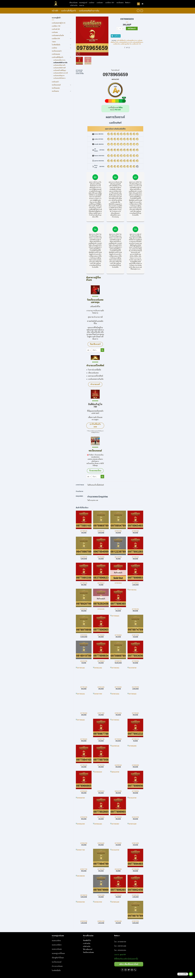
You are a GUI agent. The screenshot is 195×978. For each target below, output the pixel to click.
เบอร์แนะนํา (55, 82)
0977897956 (101, 765)
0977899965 (118, 817)
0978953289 (118, 921)
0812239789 (118, 557)
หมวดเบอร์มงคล (57, 949)
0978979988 (101, 895)
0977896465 (83, 739)
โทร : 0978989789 (120, 942)
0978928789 (83, 609)
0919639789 (135, 817)
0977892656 (83, 713)
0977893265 (135, 557)
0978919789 (101, 921)
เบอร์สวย (91, 2)
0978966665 (83, 791)
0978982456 (135, 895)
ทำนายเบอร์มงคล (57, 966)
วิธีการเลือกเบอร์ (87, 949)
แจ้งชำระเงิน (73, 5)
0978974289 (135, 843)
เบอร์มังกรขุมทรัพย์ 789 (125, 44)
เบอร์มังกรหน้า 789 (136, 44)
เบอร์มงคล (100, 2)
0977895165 (83, 531)
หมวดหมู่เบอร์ (83, 2)
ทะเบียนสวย (119, 2)
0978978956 (83, 635)
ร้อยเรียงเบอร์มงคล (88, 952)
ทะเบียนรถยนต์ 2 (57, 51)
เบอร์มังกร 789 (109, 2)
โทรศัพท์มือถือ (56, 45)
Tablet (54, 42)
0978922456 (101, 687)
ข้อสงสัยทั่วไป (87, 940)
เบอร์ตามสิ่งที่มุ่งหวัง (68, 10)
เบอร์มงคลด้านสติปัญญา (59, 70)
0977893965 (118, 687)
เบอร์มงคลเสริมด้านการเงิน (89, 10)
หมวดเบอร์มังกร (57, 945)
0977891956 (135, 609)
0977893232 (135, 739)
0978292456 (101, 609)
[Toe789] (59, 4)
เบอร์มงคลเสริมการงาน (59, 60)
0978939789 (83, 921)
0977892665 (101, 817)
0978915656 (118, 713)
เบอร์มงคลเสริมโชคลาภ (59, 78)
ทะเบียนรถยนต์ (56, 85)
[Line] (191, 974)
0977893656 (135, 661)
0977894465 (135, 869)
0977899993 (135, 583)
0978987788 (101, 739)
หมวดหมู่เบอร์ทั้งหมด (58, 953)
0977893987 (118, 843)
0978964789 (83, 843)
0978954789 (118, 531)
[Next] (105, 36)
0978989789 (118, 661)
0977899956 (135, 791)
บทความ (81, 5)
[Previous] (78, 36)
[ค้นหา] (138, 3)
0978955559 (101, 791)
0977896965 (101, 635)
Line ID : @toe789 (120, 954)
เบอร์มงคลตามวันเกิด (58, 35)
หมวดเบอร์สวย (56, 941)
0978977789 (83, 869)
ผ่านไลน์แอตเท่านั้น (132, 959)
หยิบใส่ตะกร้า (132, 28)
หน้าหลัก (55, 10)
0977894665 (118, 635)
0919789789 (135, 687)
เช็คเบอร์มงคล (73, 2)
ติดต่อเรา (127, 2)
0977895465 (135, 713)
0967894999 (101, 557)
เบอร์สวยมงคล (56, 54)
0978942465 (101, 843)
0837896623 (101, 583)
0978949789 (83, 817)
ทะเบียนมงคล (56, 88)
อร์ (122, 959)
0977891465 (83, 687)
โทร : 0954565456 (120, 950)
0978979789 (135, 921)
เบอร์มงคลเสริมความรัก (59, 65)
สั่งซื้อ (116, 959)
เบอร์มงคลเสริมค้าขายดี (59, 68)
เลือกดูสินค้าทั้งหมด (58, 958)
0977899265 (118, 895)
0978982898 (135, 765)
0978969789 (101, 531)
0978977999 (101, 713)
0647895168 (118, 765)
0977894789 (101, 869)
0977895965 (118, 739)
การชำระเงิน (86, 943)
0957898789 (83, 895)
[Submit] (102, 350)
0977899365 (118, 609)
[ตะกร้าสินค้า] (142, 4)
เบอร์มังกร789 (56, 38)
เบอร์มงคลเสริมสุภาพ (58, 75)
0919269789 (118, 869)
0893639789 (118, 791)
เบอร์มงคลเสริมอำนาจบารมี (60, 73)
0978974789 (135, 635)
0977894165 (83, 765)
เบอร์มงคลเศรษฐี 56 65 (58, 23)
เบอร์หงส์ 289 (56, 29)
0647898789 (83, 557)
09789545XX (118, 583)
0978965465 (135, 531)
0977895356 (83, 583)
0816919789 (83, 661)
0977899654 (101, 661)
